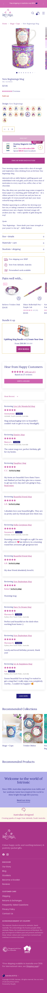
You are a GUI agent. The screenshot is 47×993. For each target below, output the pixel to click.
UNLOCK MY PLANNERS (23, 529)
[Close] (42, 458)
